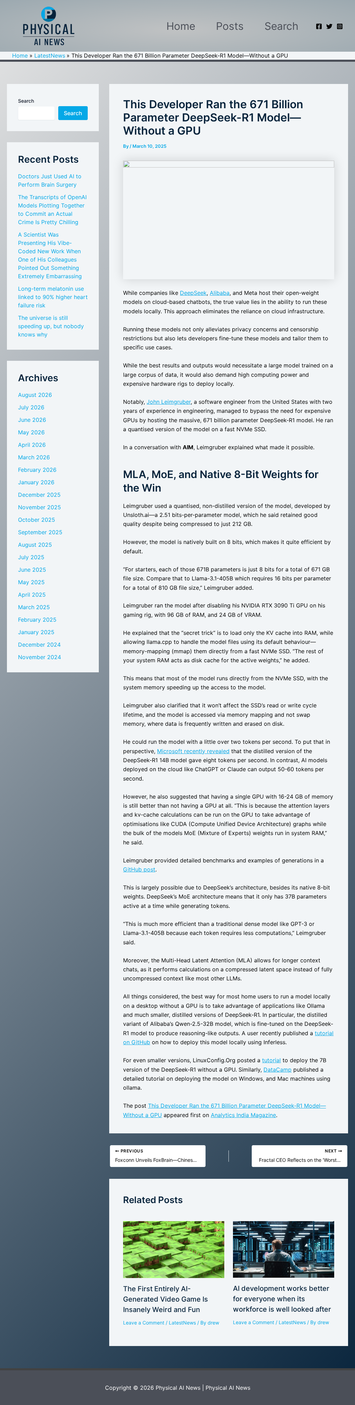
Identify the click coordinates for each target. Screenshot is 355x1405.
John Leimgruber (169, 401)
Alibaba (220, 292)
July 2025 (31, 557)
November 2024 (39, 657)
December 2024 (39, 644)
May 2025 (31, 582)
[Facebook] (319, 26)
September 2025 (40, 532)
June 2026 (32, 419)
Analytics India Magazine (243, 1115)
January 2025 (36, 632)
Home (180, 26)
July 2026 (31, 407)
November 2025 (39, 507)
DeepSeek (193, 292)
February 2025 (37, 619)
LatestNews (182, 1323)
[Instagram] (340, 26)
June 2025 (32, 569)
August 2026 (35, 394)
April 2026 (32, 444)
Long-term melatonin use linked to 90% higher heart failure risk (53, 297)
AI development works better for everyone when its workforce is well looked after (282, 1298)
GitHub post (139, 869)
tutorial (271, 1060)
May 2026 (31, 432)
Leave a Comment (143, 1323)
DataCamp (277, 1069)
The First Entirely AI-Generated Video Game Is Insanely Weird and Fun (165, 1299)
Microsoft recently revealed (193, 751)
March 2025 (34, 607)
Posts (230, 26)
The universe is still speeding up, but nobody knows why (51, 326)
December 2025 (39, 494)
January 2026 (36, 482)
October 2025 (36, 519)
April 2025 (32, 594)
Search (281, 26)
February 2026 (37, 469)
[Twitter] (329, 26)
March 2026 (34, 457)
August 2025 (35, 544)
